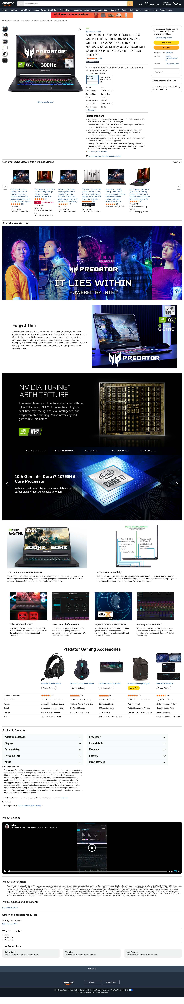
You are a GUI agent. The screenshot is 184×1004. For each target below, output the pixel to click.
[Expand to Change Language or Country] (99, 983)
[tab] (35, 451)
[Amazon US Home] (68, 983)
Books (113, 10)
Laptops (49, 21)
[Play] (4, 871)
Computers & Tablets (38, 21)
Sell (131, 10)
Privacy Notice (73, 990)
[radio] (4, 28)
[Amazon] (9, 4)
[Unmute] (179, 871)
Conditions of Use (61, 990)
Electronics (6, 21)
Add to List (159, 72)
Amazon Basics (40, 10)
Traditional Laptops (60, 21)
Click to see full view (45, 102)
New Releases (65, 10)
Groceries (78, 10)
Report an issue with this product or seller (105, 156)
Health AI (13, 10)
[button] (5, 10)
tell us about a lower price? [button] (30, 806)
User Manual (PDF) (10, 908)
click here (64, 798)
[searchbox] (75, 3)
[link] (21, 195)
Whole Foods (89, 10)
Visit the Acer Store (93, 32)
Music (155, 10)
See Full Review (51, 827)
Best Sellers (53, 10)
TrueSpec (169, 53)
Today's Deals (102, 10)
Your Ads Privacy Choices (119, 990)
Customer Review (18, 827)
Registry (147, 10)
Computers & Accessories (20, 21)
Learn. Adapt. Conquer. (34, 827)
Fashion (138, 10)
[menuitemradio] (175, 871)
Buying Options (49, 688)
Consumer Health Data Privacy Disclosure (94, 990)
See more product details (97, 152)
